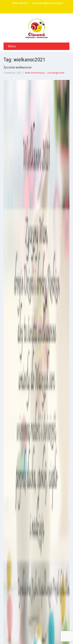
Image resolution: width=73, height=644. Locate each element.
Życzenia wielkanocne (18, 67)
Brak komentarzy (35, 72)
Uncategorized (55, 72)
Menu (12, 46)
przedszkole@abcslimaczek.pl (47, 3)
